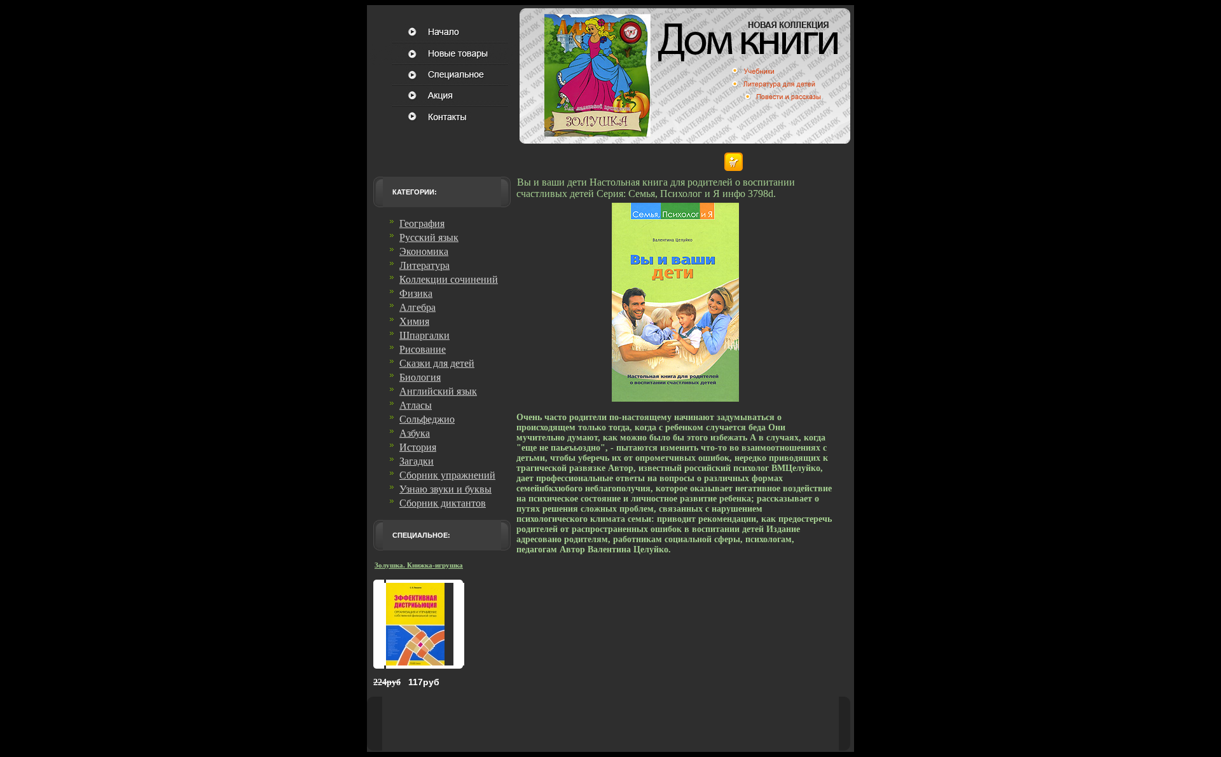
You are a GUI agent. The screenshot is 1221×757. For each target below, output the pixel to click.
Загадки (416, 461)
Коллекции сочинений (448, 279)
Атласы (415, 405)
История (417, 447)
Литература (424, 265)
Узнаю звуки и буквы (445, 489)
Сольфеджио (427, 419)
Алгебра (417, 307)
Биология (420, 377)
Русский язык (429, 237)
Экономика (423, 251)
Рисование (422, 349)
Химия (414, 321)
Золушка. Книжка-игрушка (419, 565)
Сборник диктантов (442, 503)
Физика (415, 293)
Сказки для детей (436, 363)
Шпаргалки (424, 335)
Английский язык (438, 391)
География (422, 223)
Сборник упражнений (447, 475)
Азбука (414, 433)
